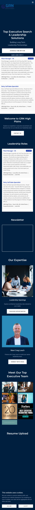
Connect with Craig (17, 361)
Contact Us (17, 133)
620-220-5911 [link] (17, 55)
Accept (26, 506)
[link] (7, 2)
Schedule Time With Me (17, 50)
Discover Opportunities (17, 311)
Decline (9, 506)
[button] (32, 2)
